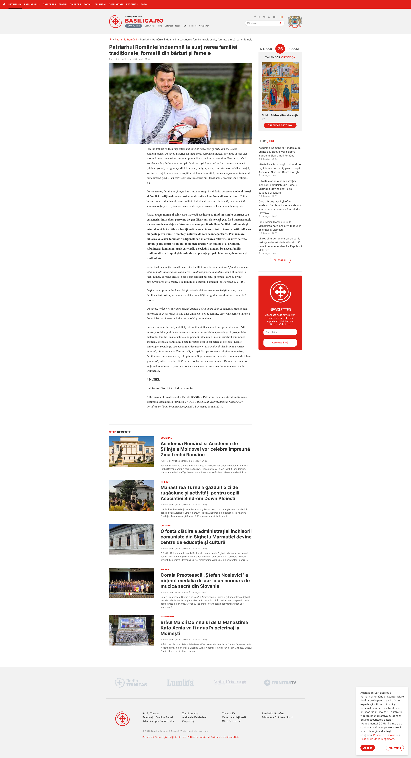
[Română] (282, 17)
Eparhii (63, 4)
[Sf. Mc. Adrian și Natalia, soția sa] (280, 86)
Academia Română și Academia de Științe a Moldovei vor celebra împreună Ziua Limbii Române (205, 449)
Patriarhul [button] (31, 4)
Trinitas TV (228, 713)
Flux (266, 141)
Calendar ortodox (172, 26)
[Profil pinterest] (269, 17)
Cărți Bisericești (231, 721)
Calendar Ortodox (280, 125)
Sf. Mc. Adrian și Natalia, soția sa (280, 117)
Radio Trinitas (150, 713)
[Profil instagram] (264, 17)
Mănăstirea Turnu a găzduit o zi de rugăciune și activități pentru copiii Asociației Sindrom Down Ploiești (200, 493)
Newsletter (204, 26)
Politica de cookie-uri (199, 737)
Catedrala (49, 4)
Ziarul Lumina (190, 713)
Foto (144, 4)
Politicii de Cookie (384, 735)
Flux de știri (133, 26)
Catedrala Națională (234, 717)
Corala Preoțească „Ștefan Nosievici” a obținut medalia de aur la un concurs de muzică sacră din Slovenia (205, 580)
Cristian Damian (180, 460)
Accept (367, 747)
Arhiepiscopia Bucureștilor (158, 721)
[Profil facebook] (255, 17)
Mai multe (395, 747)
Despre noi (148, 737)
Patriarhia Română (126, 39)
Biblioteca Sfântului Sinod (277, 717)
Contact (192, 26)
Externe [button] (131, 4)
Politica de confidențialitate (225, 737)
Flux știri (280, 260)
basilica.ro (126, 59)
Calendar (280, 57)
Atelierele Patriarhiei (194, 717)
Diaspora (75, 4)
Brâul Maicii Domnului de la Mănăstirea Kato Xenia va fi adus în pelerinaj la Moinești (204, 627)
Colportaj (188, 721)
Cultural (100, 4)
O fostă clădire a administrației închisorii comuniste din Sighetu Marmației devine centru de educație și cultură (206, 536)
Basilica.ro (144, 21)
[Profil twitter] (259, 17)
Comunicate (116, 4)
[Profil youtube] (274, 17)
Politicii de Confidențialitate (377, 739)
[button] (406, 4)
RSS (185, 26)
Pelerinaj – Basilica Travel (157, 717)
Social (88, 4)
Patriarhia (15, 4)
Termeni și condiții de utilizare (170, 737)
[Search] (280, 23)
